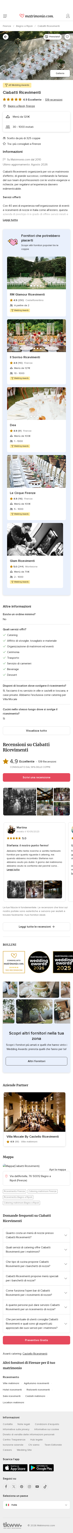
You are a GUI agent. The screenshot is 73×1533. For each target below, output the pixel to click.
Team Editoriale (53, 1444)
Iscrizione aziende (13, 1444)
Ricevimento (11, 1377)
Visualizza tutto (36, 730)
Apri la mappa (57, 1169)
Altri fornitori (36, 1061)
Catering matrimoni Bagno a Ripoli (21, 1202)
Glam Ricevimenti (22, 561)
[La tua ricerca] (6, 37)
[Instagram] (29, 1486)
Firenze (7, 26)
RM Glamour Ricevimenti (27, 294)
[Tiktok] (45, 1486)
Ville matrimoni (11, 1383)
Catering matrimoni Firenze (43, 1191)
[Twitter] (14, 1486)
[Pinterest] (21, 1486)
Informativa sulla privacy (16, 1429)
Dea (13, 425)
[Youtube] (37, 1486)
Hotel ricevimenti (12, 1389)
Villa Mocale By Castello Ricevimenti (33, 1137)
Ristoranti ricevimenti (38, 1389)
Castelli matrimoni (35, 1396)
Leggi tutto (10, 220)
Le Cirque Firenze (23, 493)
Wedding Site (24, 1449)
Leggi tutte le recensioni (35, 926)
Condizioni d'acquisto (47, 1424)
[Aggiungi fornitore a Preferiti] (67, 37)
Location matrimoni (13, 1402)
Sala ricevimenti (12, 1396)
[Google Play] (41, 1470)
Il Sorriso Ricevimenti (25, 357)
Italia (14, 1504)
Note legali (24, 1424)
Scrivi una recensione (36, 777)
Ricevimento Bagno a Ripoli (18, 1197)
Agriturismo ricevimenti (36, 1383)
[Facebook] (6, 1486)
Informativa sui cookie (46, 1429)
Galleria (60, 73)
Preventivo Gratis (36, 1340)
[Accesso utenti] (68, 16)
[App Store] (15, 1470)
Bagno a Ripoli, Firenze (21, 106)
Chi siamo (34, 1444)
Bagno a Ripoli (24, 26)
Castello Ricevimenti (35, 1353)
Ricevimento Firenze (14, 1191)
